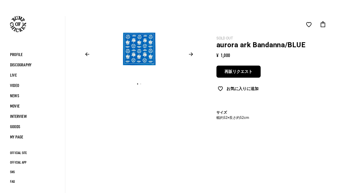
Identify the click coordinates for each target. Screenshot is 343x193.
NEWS (14, 95)
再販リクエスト (238, 71)
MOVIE (15, 106)
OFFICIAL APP (18, 162)
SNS (12, 172)
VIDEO (14, 85)
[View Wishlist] (309, 25)
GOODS (15, 126)
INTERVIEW (18, 116)
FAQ (12, 181)
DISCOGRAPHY (20, 64)
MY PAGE (16, 136)
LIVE (13, 75)
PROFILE (16, 54)
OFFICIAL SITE (18, 153)
